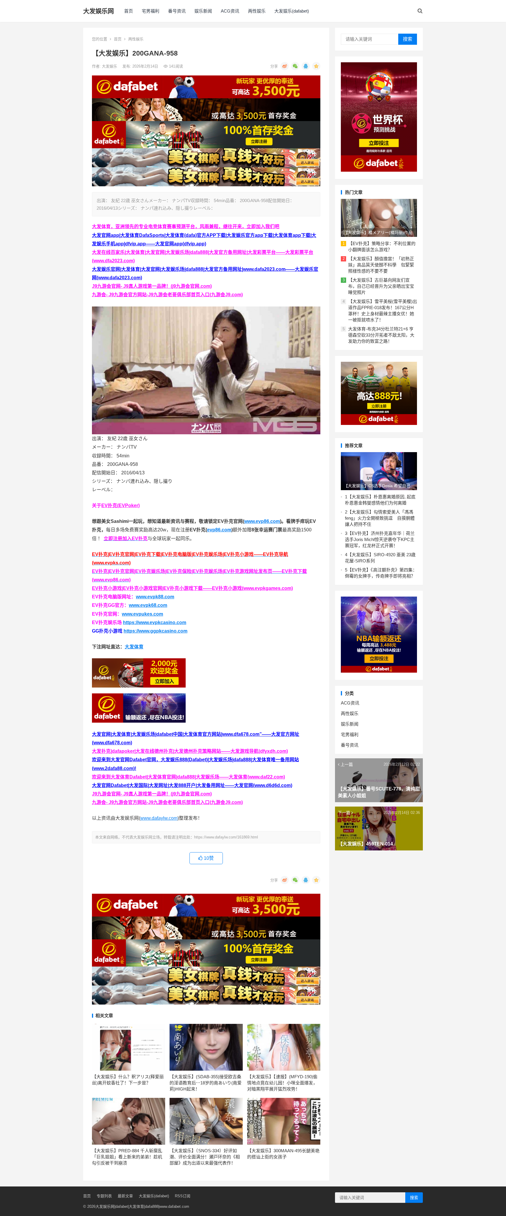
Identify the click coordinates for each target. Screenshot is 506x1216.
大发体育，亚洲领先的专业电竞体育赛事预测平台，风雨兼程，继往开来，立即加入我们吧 (185, 226)
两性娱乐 (257, 10)
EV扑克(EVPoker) (120, 505)
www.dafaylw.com (158, 818)
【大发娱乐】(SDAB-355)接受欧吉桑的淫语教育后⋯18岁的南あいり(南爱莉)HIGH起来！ (206, 1082)
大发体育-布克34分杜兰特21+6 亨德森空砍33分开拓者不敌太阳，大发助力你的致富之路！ (381, 335)
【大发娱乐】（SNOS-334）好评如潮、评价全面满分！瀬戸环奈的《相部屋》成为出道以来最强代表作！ (205, 1156)
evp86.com (219, 529)
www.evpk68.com (148, 605)
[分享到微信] (295, 66)
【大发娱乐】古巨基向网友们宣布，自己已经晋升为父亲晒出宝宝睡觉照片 (381, 286)
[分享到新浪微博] (285, 66)
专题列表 (104, 1196)
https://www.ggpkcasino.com (155, 630)
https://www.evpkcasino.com (154, 622)
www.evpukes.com (142, 614)
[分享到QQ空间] (316, 66)
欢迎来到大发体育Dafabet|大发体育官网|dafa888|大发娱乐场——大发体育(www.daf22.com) (188, 776)
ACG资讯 (230, 10)
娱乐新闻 (203, 10)
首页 (128, 10)
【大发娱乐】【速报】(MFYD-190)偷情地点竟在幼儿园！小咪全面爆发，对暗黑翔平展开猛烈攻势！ (282, 1082)
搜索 (407, 39)
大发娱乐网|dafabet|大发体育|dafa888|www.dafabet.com (142, 1206)
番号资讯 (177, 10)
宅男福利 (150, 10)
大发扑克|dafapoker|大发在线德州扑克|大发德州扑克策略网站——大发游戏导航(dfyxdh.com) (190, 751)
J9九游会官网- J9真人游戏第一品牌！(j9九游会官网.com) (152, 286)
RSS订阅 (182, 1196)
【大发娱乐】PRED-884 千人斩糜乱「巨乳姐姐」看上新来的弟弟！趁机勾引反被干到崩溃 (127, 1156)
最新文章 (125, 1196)
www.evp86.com (262, 521)
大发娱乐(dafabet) (291, 10)
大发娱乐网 (98, 11)
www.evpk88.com (155, 596)
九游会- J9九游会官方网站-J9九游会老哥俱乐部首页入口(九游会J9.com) (167, 294)
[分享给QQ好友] (306, 66)
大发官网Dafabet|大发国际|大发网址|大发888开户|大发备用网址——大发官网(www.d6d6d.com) (192, 785)
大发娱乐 (110, 66)
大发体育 (134, 646)
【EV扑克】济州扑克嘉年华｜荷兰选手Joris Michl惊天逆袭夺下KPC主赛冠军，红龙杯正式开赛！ (380, 539)
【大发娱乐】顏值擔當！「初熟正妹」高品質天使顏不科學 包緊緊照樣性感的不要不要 (381, 264)
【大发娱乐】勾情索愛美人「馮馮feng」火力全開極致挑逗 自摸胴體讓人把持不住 (380, 518)
